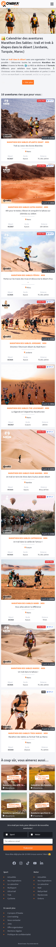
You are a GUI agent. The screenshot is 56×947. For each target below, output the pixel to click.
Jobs (9, 923)
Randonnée (43, 895)
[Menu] (52, 4)
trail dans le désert (17, 59)
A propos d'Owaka (15, 913)
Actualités (11, 877)
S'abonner (28, 848)
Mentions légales (14, 931)
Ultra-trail (11, 891)
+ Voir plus (28, 82)
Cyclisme (11, 898)
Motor (37, 834)
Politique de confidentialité (19, 934)
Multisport (11, 887)
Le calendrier (13, 884)
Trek (9, 895)
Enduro (41, 898)
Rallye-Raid (42, 891)
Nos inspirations (14, 880)
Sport (12, 834)
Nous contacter (14, 920)
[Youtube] (35, 863)
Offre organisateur (15, 927)
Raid (39, 887)
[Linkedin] (42, 863)
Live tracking (12, 916)
